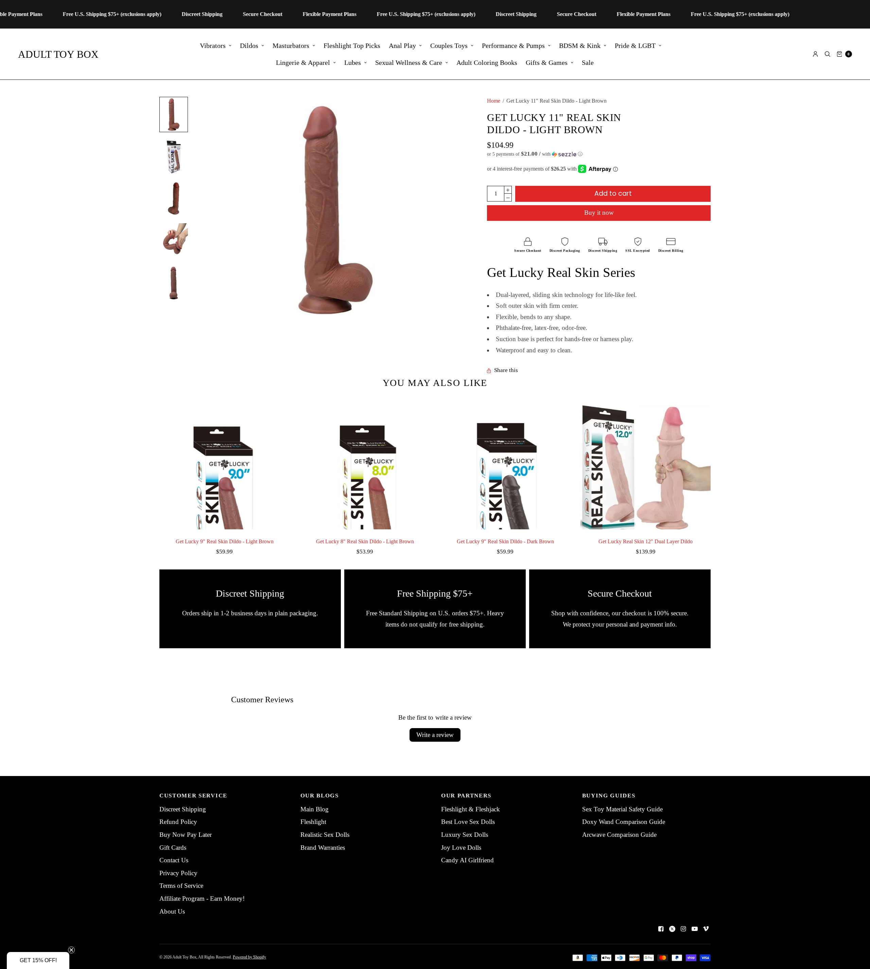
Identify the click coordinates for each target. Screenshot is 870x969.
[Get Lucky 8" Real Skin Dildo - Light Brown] (365, 464)
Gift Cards (172, 847)
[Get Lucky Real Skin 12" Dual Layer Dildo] (645, 464)
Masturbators (291, 45)
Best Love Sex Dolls (468, 821)
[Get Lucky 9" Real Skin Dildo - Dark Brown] (505, 464)
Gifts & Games (547, 62)
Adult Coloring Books (486, 62)
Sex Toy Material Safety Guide (622, 809)
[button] (599, 154)
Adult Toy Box (58, 54)
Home (493, 101)
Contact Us (173, 860)
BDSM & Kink (580, 45)
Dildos (249, 45)
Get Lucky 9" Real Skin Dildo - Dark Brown (505, 541)
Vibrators (213, 45)
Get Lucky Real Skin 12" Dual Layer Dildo (645, 541)
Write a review (435, 734)
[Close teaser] (71, 950)
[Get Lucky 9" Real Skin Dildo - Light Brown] (224, 464)
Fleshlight (313, 821)
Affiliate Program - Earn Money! (202, 898)
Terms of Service (181, 885)
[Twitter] (672, 929)
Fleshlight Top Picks (352, 45)
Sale (588, 62)
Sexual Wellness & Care (408, 62)
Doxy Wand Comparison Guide (623, 821)
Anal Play (402, 45)
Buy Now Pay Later (185, 834)
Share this (506, 370)
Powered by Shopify (249, 957)
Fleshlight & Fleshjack (470, 809)
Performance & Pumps (513, 45)
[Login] (815, 54)
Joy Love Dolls (461, 847)
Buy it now (599, 212)
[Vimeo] (706, 929)
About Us (172, 911)
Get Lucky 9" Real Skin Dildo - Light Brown (225, 541)
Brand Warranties (322, 847)
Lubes (352, 62)
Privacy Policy (178, 873)
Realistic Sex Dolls (324, 834)
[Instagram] (683, 929)
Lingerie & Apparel (303, 62)
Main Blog (314, 809)
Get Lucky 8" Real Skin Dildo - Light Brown (365, 541)
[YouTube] (695, 929)
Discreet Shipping (182, 809)
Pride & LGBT (635, 45)
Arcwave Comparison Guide (619, 834)
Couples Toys (449, 45)
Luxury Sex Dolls (464, 834)
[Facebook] (661, 929)
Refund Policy (178, 821)
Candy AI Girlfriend (467, 860)
